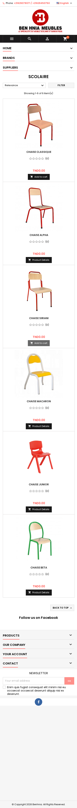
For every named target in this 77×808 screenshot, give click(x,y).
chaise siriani (39, 318)
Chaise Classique (38, 152)
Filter (61, 85)
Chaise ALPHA (39, 235)
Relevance (25, 85)
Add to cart (38, 176)
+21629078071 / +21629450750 (32, 3)
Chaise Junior (39, 484)
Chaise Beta (38, 567)
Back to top (63, 607)
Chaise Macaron (39, 401)
